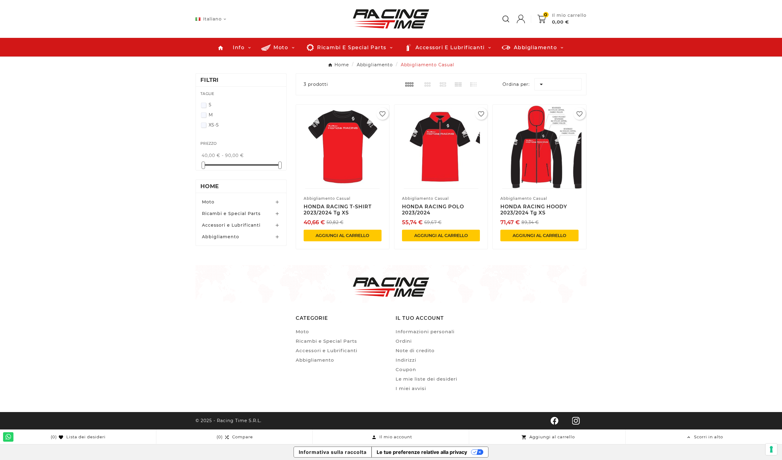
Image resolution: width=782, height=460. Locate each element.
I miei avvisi (411, 388)
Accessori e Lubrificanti (231, 225)
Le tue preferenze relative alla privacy (422, 452)
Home (209, 186)
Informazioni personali (425, 331)
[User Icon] (527, 19)
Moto (208, 202)
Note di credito (415, 350)
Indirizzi (406, 360)
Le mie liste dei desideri (426, 379)
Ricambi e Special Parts (231, 213)
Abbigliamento (220, 236)
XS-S (214, 125)
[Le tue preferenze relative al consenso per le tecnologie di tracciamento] (771, 449)
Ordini (404, 341)
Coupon (406, 369)
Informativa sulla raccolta (333, 452)
